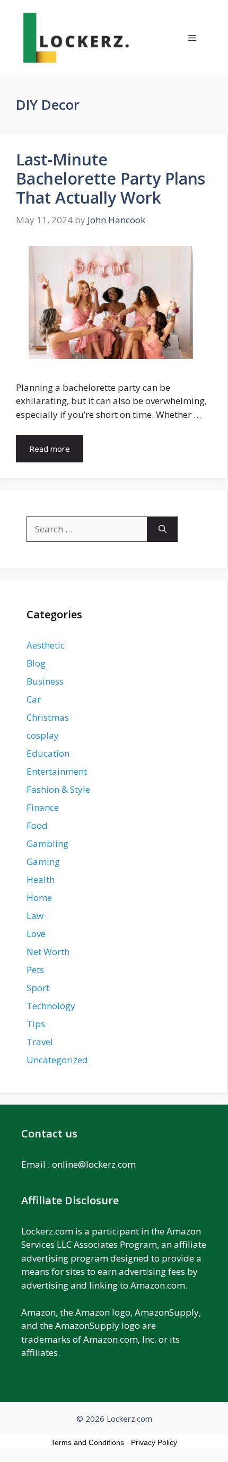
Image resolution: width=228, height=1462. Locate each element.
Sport (38, 988)
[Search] (162, 529)
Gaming (43, 861)
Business (45, 681)
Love (36, 933)
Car (34, 699)
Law (35, 915)
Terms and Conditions (87, 1442)
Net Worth (48, 952)
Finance (43, 807)
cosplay (43, 735)
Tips (36, 1024)
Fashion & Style (58, 789)
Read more (49, 448)
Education (48, 753)
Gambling (47, 843)
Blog (36, 663)
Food (37, 825)
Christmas (48, 717)
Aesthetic (46, 645)
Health (41, 879)
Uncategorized (57, 1060)
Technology (51, 1006)
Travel (40, 1042)
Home (39, 897)
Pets (35, 970)
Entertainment (57, 771)
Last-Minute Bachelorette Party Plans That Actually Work (110, 178)
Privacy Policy (154, 1442)
